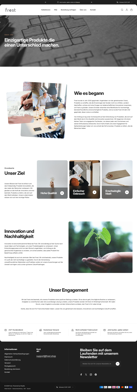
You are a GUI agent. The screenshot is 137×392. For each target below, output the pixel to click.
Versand (7, 363)
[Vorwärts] (91, 2)
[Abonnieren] (117, 364)
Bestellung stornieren (12, 369)
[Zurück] (46, 2)
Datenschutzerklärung (17, 388)
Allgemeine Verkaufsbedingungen (16, 354)
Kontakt (7, 372)
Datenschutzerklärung (12, 360)
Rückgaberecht (9, 366)
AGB (25, 388)
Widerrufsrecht (7, 388)
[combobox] (125, 2)
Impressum (8, 357)
